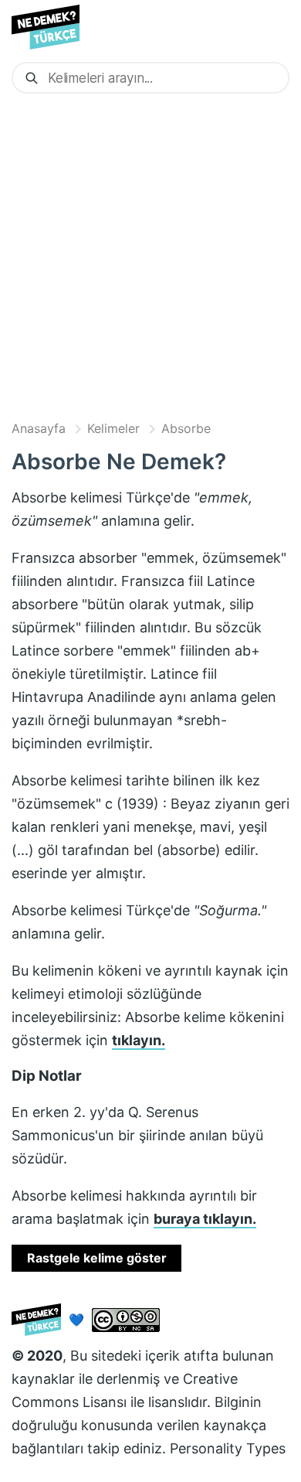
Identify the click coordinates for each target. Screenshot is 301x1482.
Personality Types (228, 1448)
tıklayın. (138, 1040)
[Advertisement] (150, 256)
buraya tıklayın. (205, 1219)
